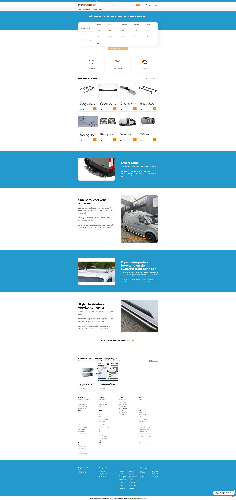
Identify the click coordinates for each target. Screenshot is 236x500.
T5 (99, 429)
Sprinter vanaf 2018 (103, 404)
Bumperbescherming (133, 481)
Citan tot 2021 (102, 399)
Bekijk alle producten (151, 78)
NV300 (100, 414)
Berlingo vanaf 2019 (82, 401)
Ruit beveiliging (102, 471)
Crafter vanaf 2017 (103, 438)
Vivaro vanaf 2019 (82, 431)
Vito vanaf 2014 (102, 401)
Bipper (79, 444)
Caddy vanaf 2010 (103, 426)
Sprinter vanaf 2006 (103, 402)
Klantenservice (122, 484)
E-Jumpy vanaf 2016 (82, 406)
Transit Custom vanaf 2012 (145, 429)
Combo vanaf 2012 (82, 426)
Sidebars (131, 470)
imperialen (124, 274)
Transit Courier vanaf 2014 (145, 427)
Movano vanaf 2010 (82, 433)
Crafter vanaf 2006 (103, 436)
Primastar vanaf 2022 (103, 418)
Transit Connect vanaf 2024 (145, 436)
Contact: (152, 1)
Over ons (95, 9)
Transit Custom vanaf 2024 (145, 435)
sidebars (82, 311)
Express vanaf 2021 (123, 404)
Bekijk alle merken (129, 340)
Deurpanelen (101, 477)
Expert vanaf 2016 (82, 450)
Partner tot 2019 (81, 446)
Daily (79, 412)
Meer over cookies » (142, 498)
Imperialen (101, 474)
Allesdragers (131, 473)
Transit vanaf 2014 (143, 431)
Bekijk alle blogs (153, 360)
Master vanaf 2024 (123, 406)
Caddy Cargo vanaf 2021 (104, 427)
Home (79, 9)
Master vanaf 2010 (123, 401)
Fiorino (140, 412)
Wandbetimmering (103, 476)
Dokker (140, 399)
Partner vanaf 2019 (82, 448)
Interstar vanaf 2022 (103, 421)
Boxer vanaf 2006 (82, 452)
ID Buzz (100, 440)
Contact (101, 9)
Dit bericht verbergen (134, 498)
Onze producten (86, 9)
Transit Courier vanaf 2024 (145, 433)
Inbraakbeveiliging (143, 444)
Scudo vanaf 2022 (143, 419)
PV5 (120, 444)
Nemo (79, 402)
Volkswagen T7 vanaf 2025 (104, 435)
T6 (99, 431)
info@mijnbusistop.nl (83, 474)
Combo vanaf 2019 (82, 427)
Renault (100, 470)
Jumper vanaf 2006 (82, 408)
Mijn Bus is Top (122, 479)
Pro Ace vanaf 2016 (123, 412)
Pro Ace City (121, 414)
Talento (140, 416)
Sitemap (121, 485)
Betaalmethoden (123, 476)
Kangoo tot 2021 (122, 399)
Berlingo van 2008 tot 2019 (84, 399)
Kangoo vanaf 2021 (123, 408)
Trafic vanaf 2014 (122, 402)
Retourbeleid (122, 477)
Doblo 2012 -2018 (142, 414)
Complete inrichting (103, 473)
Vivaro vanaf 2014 (82, 429)
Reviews (130, 484)
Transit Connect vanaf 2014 (145, 426)
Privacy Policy (122, 474)
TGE (119, 426)
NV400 (100, 416)
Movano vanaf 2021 (82, 435)
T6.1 (99, 433)
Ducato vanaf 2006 (143, 418)
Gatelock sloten (132, 482)
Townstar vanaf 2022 (103, 419)
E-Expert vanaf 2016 (82, 453)
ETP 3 (100, 444)
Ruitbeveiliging (132, 474)
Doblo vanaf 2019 (143, 421)
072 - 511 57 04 (82, 472)
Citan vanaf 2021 (102, 406)
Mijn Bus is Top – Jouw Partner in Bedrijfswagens (132, 487)
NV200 (100, 412)
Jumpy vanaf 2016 (82, 404)
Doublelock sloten (133, 476)
